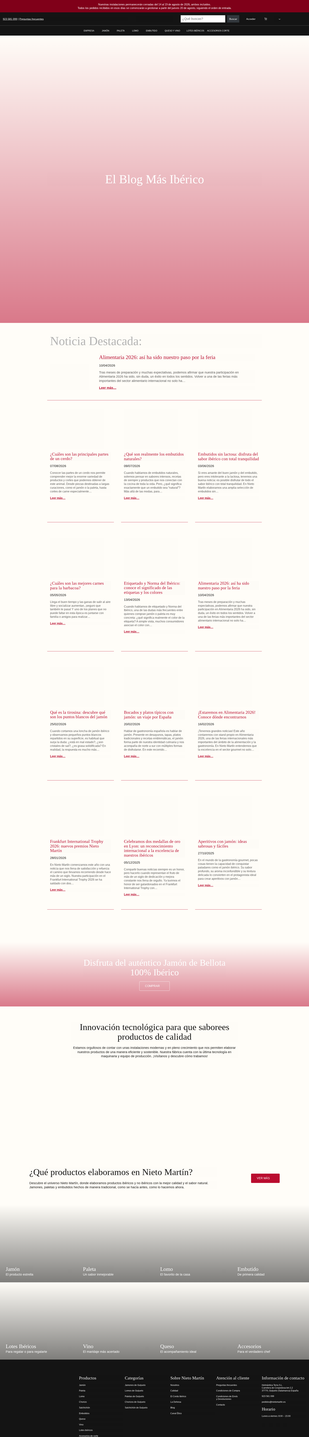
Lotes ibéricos (86, 1430)
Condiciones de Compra (228, 1390)
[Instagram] (278, 1425)
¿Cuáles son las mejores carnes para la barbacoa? (77, 585)
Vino (81, 1424)
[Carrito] (266, 19)
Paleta (121, 31)
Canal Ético (176, 1413)
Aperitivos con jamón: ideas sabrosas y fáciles (222, 843)
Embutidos (84, 1413)
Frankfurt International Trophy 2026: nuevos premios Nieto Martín (76, 846)
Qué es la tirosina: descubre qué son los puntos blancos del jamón (78, 714)
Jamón (105, 31)
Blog (172, 1407)
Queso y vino (172, 31)
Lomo (135, 31)
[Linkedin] (285, 1425)
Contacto (220, 1405)
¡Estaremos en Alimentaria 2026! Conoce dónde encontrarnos (227, 714)
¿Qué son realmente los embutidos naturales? (154, 456)
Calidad (174, 1390)
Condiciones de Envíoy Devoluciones (227, 1398)
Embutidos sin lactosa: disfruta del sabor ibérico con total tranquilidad (228, 456)
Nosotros (174, 1385)
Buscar (233, 19)
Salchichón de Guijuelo (136, 1407)
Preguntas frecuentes (31, 19)
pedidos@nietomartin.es (274, 1402)
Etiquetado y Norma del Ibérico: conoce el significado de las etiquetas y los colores (152, 588)
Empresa (89, 31)
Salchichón (84, 1407)
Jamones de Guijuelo (135, 1385)
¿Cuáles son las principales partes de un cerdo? (79, 456)
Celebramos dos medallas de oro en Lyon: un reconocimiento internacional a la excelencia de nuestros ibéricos (152, 848)
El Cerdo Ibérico (178, 1396)
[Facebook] (263, 1425)
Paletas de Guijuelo (134, 1396)
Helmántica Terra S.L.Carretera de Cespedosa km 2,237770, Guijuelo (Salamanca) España (280, 1388)
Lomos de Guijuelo (134, 1390)
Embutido (151, 31)
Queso (82, 1419)
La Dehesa (175, 1402)
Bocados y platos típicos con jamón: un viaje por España (148, 714)
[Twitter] (271, 1425)
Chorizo (83, 1402)
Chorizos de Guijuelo (135, 1402)
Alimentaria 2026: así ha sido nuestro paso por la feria (157, 357)
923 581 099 (10, 19)
